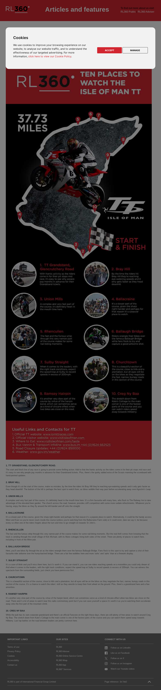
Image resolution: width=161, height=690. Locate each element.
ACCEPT (109, 50)
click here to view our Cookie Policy (49, 56)
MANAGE (135, 50)
